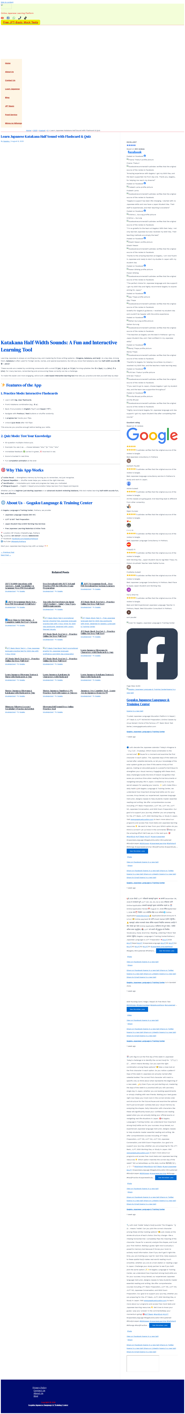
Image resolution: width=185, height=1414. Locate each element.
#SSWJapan (144, 843)
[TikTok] (25, 19)
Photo (129, 857)
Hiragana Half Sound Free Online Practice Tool (58, 707)
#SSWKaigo (131, 1005)
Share (130, 865)
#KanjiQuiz (131, 837)
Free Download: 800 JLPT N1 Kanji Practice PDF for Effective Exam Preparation (59, 585)
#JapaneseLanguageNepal (162, 947)
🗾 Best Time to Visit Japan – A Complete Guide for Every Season (21, 620)
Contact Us (10, 80)
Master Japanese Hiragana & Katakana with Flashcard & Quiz (20, 691)
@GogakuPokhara (18, 541)
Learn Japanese (12, 89)
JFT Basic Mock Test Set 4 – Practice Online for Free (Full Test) (22, 659)
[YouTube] (2, 19)
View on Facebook (143, 862)
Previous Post (7, 552)
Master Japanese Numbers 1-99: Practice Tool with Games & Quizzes (60, 691)
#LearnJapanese (158, 837)
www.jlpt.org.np (142, 916)
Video (129, 1015)
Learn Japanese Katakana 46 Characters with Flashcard (56, 675)
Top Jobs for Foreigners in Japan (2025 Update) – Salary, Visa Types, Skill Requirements (59, 604)
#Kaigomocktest (143, 1005)
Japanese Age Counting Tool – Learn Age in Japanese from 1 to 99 (98, 691)
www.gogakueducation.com (142, 819)
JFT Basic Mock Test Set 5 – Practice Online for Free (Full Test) (60, 659)
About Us (9, 72)
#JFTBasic (140, 837)
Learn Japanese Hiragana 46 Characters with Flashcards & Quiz (97, 651)
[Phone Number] (19, 19)
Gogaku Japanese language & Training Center (48, 1405)
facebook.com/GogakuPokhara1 (25, 539)
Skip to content (7, 2)
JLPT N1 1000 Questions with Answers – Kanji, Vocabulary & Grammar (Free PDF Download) (20, 585)
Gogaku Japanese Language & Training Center (146, 732)
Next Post (6, 555)
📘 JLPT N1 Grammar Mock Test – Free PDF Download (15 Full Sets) (21, 602)
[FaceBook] (8, 19)
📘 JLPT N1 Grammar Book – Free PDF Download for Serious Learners (98, 584)
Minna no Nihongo (13, 123)
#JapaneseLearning (158, 843)
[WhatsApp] (13, 19)
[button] (20, 22)
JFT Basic (9, 106)
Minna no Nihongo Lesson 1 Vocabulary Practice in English (19, 707)
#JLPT (148, 837)
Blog (7, 97)
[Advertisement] (67, 41)
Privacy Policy (39, 1387)
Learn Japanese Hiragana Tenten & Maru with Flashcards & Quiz (21, 675)
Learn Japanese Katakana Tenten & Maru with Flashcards (97, 675)
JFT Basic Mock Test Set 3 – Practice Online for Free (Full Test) (98, 632)
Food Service (11, 115)
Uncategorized (10, 591)
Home (7, 63)
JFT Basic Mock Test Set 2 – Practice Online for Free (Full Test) (60, 635)
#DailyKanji (171, 843)
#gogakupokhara (157, 1005)
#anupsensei (170, 1005)
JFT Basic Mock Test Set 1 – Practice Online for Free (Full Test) (98, 602)
